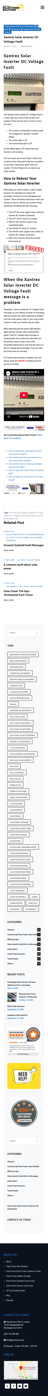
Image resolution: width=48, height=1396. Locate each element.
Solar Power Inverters (31, 29)
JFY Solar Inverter (17, 748)
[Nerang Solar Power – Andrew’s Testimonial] (12, 997)
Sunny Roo (32, 903)
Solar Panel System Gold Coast (19, 1286)
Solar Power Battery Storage (18, 1276)
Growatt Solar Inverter (20, 742)
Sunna (34, 897)
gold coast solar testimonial (22, 735)
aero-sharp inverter (18, 661)
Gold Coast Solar (17, 717)
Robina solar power (18, 791)
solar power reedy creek (20, 872)
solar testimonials (18, 897)
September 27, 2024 (15, 1009)
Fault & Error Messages (20, 698)
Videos (7, 32)
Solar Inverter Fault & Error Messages (19, 26)
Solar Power (15, 841)
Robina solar (15, 785)
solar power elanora (19, 853)
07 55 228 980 (12, 1334)
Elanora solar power (19, 692)
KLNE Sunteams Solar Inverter (22, 754)
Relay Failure (15, 779)
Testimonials (12, 586)
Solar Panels (15, 816)
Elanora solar (16, 686)
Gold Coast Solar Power (20, 729)
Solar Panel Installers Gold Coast (20, 1281)
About (8, 1261)
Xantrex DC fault (36, 512)
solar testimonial (17, 891)
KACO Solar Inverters (16, 1006)
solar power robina (18, 878)
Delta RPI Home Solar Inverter (22, 679)
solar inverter (16, 810)
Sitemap (9, 1300)
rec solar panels (17, 773)
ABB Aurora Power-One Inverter (23, 655)
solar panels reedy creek (20, 828)
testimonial (15, 909)
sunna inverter (16, 903)
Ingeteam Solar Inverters (17, 1015)
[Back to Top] (43, 1392)
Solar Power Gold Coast (20, 860)
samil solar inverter (18, 797)
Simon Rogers (26, 46)
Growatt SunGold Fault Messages (24, 545)
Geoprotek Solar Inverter (20, 710)
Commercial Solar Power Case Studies (23, 935)
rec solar (14, 766)
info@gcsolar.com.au (15, 1340)
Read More (9, 550)
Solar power (15, 29)
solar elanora (16, 804)
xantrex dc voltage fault (14, 515)
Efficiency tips (13, 939)
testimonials (31, 909)
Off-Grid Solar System (15, 1290)
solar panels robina (18, 835)
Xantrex (25, 512)
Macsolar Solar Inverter (20, 760)
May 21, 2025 (12, 988)
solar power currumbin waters (23, 847)
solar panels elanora (19, 822)
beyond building (16, 667)
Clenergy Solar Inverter (20, 673)
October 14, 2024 (26, 1000)
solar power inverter (19, 866)
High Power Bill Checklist (17, 1266)
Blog (8, 1295)
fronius (13, 704)
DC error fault (15, 512)
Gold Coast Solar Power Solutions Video (23, 1271)
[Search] (37, 633)
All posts (11, 537)
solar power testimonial (20, 884)
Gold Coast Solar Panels (20, 723)
